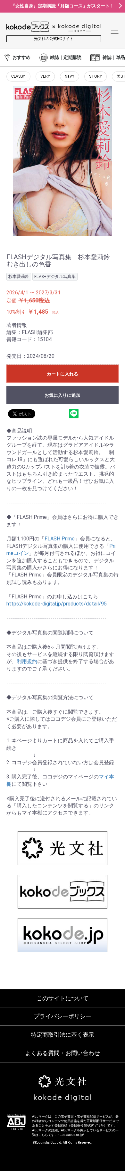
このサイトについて (62, 998)
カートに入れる (62, 373)
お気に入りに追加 (62, 395)
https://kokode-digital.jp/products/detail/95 (56, 604)
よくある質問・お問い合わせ (62, 1053)
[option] (62, 161)
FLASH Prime (60, 539)
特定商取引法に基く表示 (62, 1034)
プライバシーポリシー (62, 1016)
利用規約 (27, 661)
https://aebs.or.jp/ (71, 1135)
